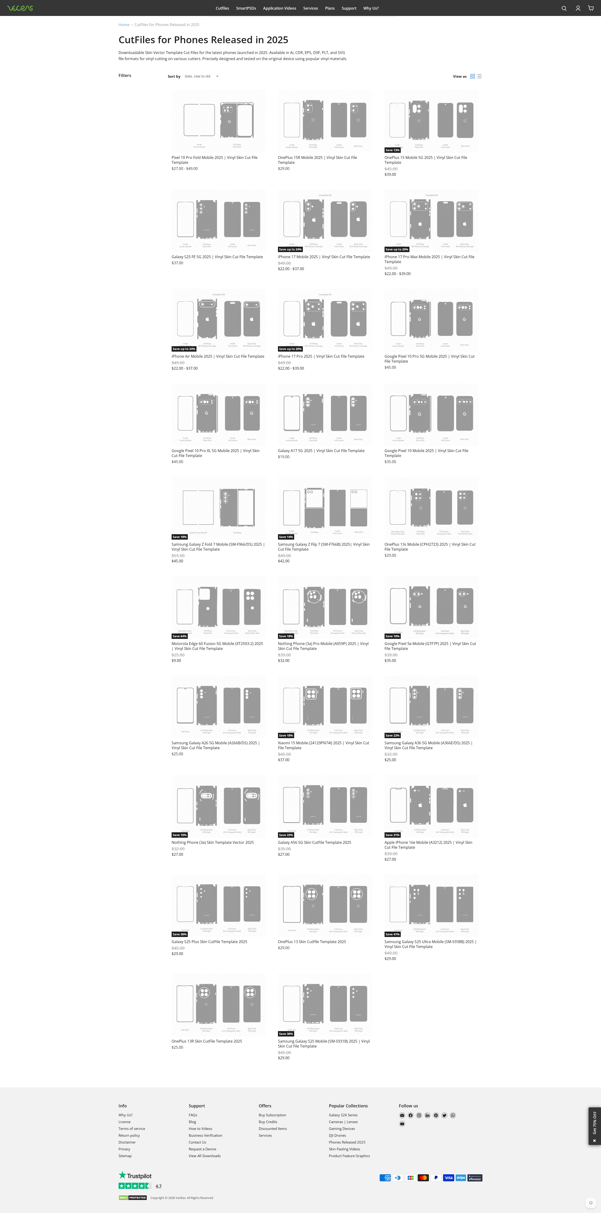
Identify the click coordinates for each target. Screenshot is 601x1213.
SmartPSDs (246, 8)
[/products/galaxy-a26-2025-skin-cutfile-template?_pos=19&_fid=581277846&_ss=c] (219, 707)
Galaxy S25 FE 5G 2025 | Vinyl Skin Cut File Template (217, 256)
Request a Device (202, 1149)
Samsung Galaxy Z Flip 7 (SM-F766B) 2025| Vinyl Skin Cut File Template (324, 547)
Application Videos (279, 8)
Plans (330, 8)
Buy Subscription (272, 1115)
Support (349, 8)
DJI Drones (337, 1135)
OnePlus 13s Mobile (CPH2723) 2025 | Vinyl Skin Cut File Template (430, 547)
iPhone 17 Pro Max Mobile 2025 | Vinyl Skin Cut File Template (429, 259)
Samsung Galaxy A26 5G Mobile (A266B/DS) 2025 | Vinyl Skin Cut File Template (216, 745)
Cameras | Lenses (343, 1121)
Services (310, 8)
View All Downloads (205, 1155)
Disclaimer (127, 1142)
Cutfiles (222, 8)
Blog (192, 1121)
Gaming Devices (342, 1128)
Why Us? (371, 8)
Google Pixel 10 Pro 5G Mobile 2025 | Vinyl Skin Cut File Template (430, 359)
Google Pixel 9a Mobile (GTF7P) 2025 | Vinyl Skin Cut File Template (430, 646)
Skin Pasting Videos (344, 1149)
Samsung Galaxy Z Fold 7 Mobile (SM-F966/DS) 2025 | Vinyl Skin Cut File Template (218, 547)
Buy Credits (268, 1121)
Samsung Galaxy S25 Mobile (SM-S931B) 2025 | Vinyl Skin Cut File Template (324, 1044)
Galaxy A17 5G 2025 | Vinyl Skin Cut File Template (321, 450)
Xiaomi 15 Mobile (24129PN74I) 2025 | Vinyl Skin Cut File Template (323, 745)
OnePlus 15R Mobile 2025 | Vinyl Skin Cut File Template (317, 160)
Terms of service (132, 1128)
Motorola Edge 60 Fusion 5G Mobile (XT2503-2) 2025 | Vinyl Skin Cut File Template (217, 646)
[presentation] (564, 9)
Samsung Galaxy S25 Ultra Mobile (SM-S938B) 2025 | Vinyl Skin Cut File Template (431, 944)
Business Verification (205, 1135)
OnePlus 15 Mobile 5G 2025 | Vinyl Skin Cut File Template (426, 160)
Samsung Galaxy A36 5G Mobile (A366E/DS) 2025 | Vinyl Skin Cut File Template (429, 745)
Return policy (129, 1135)
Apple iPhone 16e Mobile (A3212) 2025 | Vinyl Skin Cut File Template (428, 845)
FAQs (193, 1115)
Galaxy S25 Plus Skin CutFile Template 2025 (209, 941)
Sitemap (125, 1155)
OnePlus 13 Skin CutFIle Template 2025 (312, 941)
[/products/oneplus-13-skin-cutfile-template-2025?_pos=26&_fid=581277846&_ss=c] (325, 905)
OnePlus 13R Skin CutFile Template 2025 (207, 1041)
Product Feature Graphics (349, 1155)
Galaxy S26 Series (343, 1115)
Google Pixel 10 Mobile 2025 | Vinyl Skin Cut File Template (426, 453)
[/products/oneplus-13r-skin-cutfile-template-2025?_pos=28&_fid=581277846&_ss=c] (219, 1005)
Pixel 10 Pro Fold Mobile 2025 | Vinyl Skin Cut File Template (215, 160)
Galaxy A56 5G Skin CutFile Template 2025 (314, 842)
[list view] (479, 76)
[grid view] (472, 76)
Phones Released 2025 (347, 1142)
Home (124, 25)
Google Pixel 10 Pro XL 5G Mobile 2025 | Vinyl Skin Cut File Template (216, 453)
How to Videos (200, 1128)
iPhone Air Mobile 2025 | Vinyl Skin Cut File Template (218, 356)
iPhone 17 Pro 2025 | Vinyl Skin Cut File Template (321, 356)
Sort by (174, 76)
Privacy (124, 1149)
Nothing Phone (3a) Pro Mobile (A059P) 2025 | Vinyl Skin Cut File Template (323, 646)
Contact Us (197, 1142)
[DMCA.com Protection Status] (133, 1198)
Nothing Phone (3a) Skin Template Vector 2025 (213, 842)
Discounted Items (273, 1128)
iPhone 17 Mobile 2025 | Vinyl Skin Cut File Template (324, 256)
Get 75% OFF (594, 1122)
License (125, 1121)
